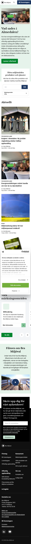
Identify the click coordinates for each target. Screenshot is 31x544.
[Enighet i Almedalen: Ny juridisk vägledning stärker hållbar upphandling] (15, 120)
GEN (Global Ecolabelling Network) (8, 478)
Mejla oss (5, 510)
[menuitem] (9, 460)
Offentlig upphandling (8, 464)
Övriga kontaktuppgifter (9, 512)
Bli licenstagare (6, 457)
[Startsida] (6, 2)
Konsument (19, 454)
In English (5, 489)
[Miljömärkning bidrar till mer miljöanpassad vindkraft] (15, 208)
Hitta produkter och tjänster (21, 461)
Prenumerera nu (9, 437)
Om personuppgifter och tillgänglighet (13, 514)
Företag (4, 454)
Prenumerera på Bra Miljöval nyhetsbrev (8, 483)
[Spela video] (15, 382)
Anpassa (14, 290)
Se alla (7, 335)
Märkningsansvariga (8, 526)
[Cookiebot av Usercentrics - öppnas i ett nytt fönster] (22, 252)
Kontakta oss (20, 474)
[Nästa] (27, 335)
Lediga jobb (19, 478)
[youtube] (10, 532)
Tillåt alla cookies (15, 285)
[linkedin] (4, 532)
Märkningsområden (21, 457)
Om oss (18, 471)
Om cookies (5, 517)
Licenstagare (6, 460)
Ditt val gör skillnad (21, 466)
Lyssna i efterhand (9, 61)
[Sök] (14, 2)
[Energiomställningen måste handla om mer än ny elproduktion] (15, 165)
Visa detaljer (22, 280)
